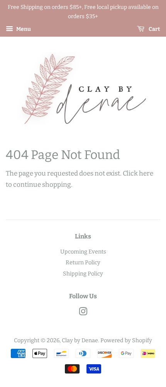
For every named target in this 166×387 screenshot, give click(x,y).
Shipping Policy (83, 273)
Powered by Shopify (126, 340)
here (146, 173)
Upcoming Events (83, 251)
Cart (153, 29)
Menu (23, 29)
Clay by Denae (80, 340)
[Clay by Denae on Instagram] (83, 312)
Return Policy (83, 262)
